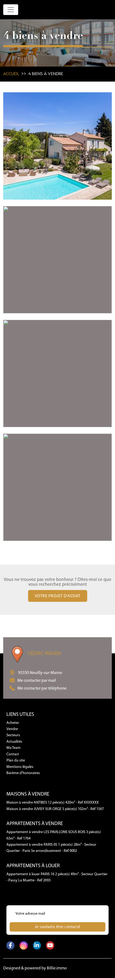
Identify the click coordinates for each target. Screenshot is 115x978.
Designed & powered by (35, 968)
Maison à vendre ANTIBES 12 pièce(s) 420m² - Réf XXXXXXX (52, 803)
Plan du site (15, 761)
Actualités (14, 742)
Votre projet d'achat (57, 596)
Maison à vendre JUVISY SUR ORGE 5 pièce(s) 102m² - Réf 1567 (55, 809)
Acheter (12, 723)
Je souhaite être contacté (57, 927)
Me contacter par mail (36, 681)
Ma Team (13, 748)
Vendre (12, 729)
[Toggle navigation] (10, 9)
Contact (12, 754)
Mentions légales (19, 767)
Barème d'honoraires (23, 773)
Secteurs (13, 735)
